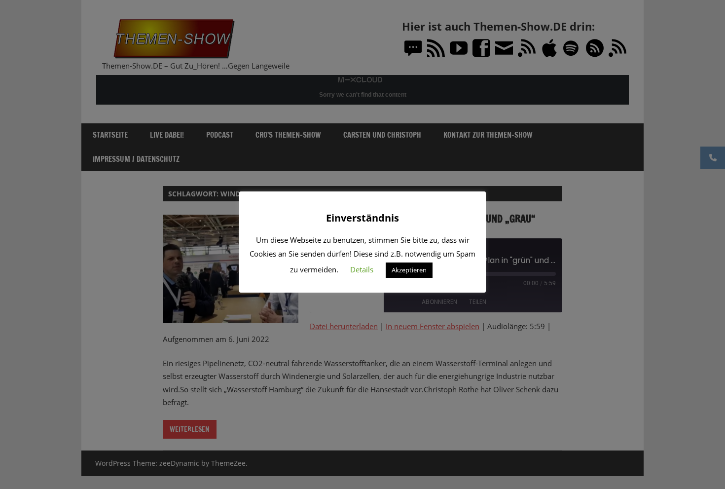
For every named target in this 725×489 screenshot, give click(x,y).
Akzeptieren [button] (409, 269)
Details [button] (361, 269)
